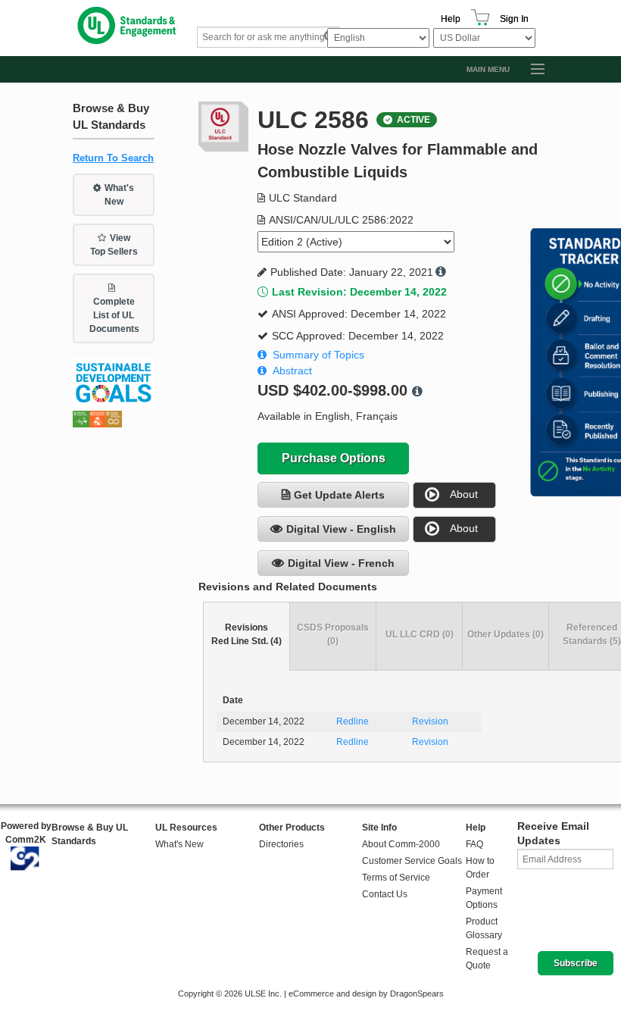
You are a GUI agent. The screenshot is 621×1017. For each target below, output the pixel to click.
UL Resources (186, 827)
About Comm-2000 (401, 844)
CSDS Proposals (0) (333, 634)
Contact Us (384, 894)
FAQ (474, 844)
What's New (120, 195)
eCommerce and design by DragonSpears (366, 993)
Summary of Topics (318, 355)
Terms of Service (396, 877)
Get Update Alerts (339, 495)
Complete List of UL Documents (114, 315)
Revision (430, 721)
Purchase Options (333, 458)
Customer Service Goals (412, 861)
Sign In (514, 19)
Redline (352, 721)
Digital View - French (341, 563)
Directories (281, 844)
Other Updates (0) (505, 634)
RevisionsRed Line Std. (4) (246, 634)
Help (450, 19)
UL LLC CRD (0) (419, 634)
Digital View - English (341, 529)
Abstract (292, 371)
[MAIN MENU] (531, 70)
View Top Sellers (114, 245)
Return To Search (113, 158)
